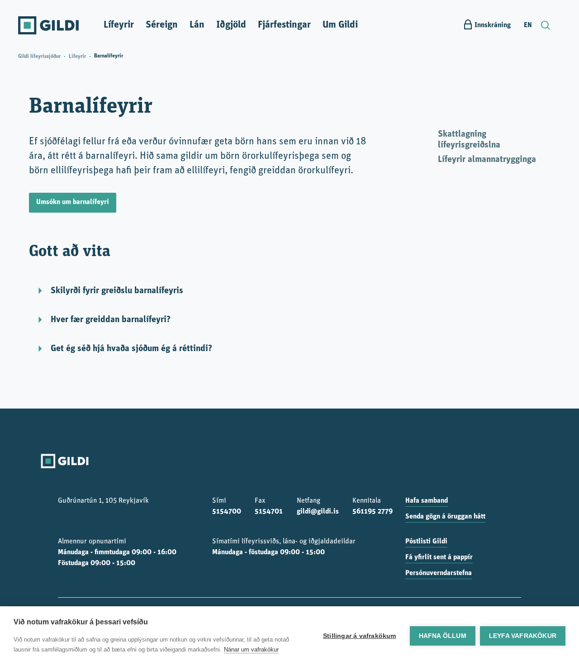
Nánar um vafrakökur (251, 649)
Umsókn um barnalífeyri (72, 202)
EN (528, 25)
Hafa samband (426, 500)
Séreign (162, 25)
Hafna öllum (442, 636)
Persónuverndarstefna (438, 573)
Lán (197, 25)
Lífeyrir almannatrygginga (487, 159)
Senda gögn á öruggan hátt (445, 516)
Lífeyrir (119, 25)
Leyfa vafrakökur (522, 636)
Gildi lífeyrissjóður (39, 56)
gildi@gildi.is (318, 511)
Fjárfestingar (284, 25)
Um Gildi (340, 25)
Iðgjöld (231, 25)
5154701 (269, 511)
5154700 (226, 511)
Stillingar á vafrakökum (359, 636)
